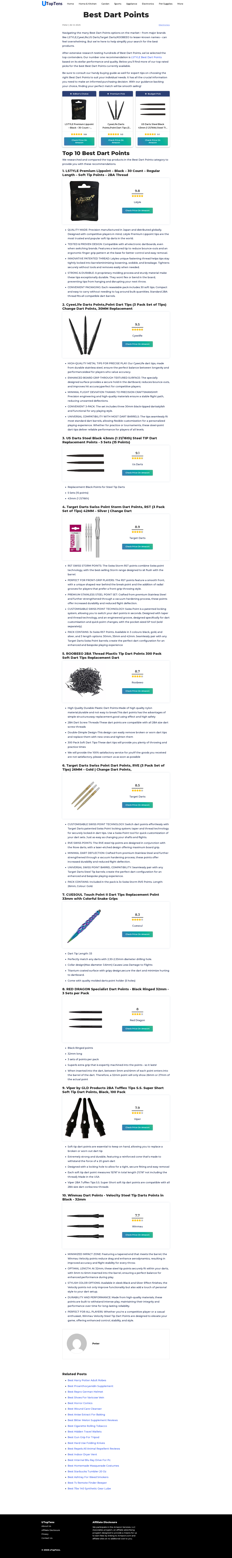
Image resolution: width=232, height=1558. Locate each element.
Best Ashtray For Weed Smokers (88, 1477)
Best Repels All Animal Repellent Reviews (94, 1448)
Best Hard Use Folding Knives (86, 1443)
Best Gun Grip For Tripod (83, 1437)
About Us (46, 1526)
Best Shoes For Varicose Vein (86, 1397)
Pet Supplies (166, 4)
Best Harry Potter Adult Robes (87, 1380)
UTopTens (47, 1522)
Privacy (44, 1534)
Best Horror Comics (80, 1403)
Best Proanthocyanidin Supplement (90, 1386)
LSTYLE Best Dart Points (146, 57)
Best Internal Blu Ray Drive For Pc (89, 1460)
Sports (117, 4)
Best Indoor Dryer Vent (82, 1454)
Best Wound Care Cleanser (85, 1408)
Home (70, 4)
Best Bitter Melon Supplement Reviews (93, 1420)
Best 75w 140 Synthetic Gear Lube (89, 1488)
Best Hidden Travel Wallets (85, 1431)
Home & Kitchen (88, 4)
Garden (105, 4)
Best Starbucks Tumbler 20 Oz (87, 1471)
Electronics (148, 4)
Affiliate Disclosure (50, 1530)
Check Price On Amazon (79, 141)
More (180, 4)
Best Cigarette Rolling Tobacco (87, 1426)
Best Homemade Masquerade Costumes (93, 1465)
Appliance (131, 4)
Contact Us (46, 1538)
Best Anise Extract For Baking (86, 1414)
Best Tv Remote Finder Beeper (87, 1482)
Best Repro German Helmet (85, 1391)
